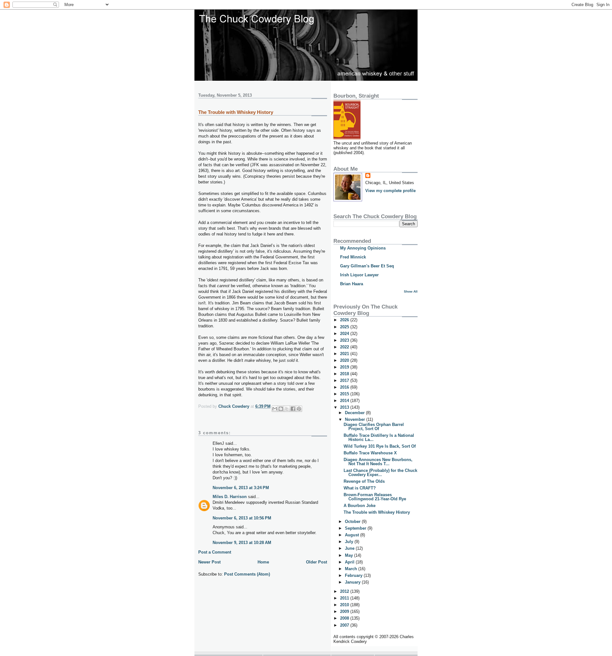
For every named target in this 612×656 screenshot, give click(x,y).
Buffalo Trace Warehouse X (370, 453)
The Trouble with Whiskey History (377, 512)
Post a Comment (214, 552)
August (352, 535)
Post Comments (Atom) (247, 574)
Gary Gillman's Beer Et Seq (367, 266)
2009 (345, 611)
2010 (345, 604)
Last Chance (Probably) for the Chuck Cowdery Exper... (380, 472)
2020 (345, 360)
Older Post (316, 562)
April (350, 562)
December (355, 412)
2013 (345, 407)
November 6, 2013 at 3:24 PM (241, 487)
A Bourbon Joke (359, 505)
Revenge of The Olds (364, 481)
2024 (345, 333)
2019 (345, 367)
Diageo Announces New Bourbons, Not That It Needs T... (378, 461)
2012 (345, 591)
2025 (345, 326)
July (349, 541)
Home (263, 562)
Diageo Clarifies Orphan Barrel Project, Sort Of (374, 426)
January (353, 582)
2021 (345, 353)
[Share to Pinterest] (299, 409)
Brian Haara (351, 283)
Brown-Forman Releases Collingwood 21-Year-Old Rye (375, 496)
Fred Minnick (353, 257)
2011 (345, 598)
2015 (345, 393)
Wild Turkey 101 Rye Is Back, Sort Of (380, 446)
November (355, 419)
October (353, 521)
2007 (345, 625)
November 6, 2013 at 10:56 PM (242, 518)
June (350, 548)
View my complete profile (390, 190)
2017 (345, 380)
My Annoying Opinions (363, 248)
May (349, 555)
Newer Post (209, 562)
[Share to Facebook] (293, 409)
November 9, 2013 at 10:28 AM (242, 542)
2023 (345, 340)
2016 (345, 387)
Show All (411, 291)
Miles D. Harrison (230, 496)
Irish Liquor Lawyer (359, 274)
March (351, 568)
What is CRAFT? (360, 488)
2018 (345, 373)
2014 (345, 400)
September (356, 528)
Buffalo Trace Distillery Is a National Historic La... (379, 437)
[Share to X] (287, 409)
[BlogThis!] (281, 409)
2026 (345, 319)
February (354, 575)
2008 (345, 618)
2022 (345, 347)
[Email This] (275, 409)
